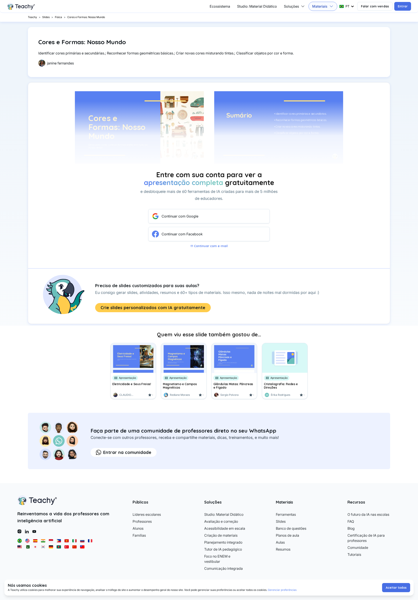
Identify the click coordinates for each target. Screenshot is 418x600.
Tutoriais (354, 554)
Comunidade (357, 547)
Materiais (319, 6)
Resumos (283, 549)
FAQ (350, 521)
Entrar (403, 6)
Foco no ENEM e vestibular (217, 559)
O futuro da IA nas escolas (368, 514)
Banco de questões (291, 528)
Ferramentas (286, 514)
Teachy (32, 17)
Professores (142, 521)
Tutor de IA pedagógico (223, 549)
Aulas (280, 542)
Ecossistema (220, 6)
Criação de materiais (221, 535)
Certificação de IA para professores (366, 538)
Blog (351, 528)
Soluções (291, 6)
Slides (46, 17)
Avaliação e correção (221, 521)
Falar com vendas (375, 6)
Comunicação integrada (223, 568)
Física (58, 17)
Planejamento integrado (223, 542)
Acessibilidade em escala (224, 528)
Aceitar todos (396, 588)
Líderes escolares (147, 514)
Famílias (139, 535)
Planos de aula (287, 535)
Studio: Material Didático (257, 6)
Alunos (138, 528)
